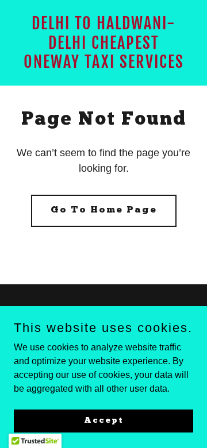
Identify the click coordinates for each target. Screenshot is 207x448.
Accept (104, 420)
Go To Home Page (104, 210)
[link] (103, 64)
